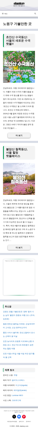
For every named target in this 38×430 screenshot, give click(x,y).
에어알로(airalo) (20, 390)
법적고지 (21, 421)
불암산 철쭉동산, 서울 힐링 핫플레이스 (17, 153)
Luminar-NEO (17, 395)
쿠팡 (15, 375)
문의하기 (28, 421)
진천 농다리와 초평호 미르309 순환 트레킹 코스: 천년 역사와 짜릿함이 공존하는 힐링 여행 (18, 345)
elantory (19, 3)
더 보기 (19, 135)
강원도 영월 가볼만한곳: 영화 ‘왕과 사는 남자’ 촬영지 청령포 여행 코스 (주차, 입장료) (19, 315)
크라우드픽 (16, 400)
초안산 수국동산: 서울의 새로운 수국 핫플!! (18, 40)
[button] (35, 14)
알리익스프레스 (18, 380)
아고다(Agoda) (21, 385)
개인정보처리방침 (12, 421)
